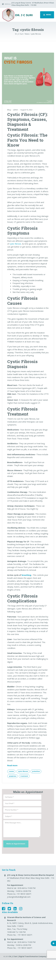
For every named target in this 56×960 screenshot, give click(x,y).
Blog (9, 110)
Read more (12, 765)
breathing (26, 575)
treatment (24, 776)
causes (11, 771)
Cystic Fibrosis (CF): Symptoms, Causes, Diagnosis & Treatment (27, 122)
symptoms (12, 776)
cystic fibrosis (15, 244)
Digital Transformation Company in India (36, 956)
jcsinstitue (36, 771)
